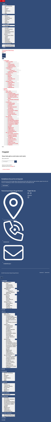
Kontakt (4, 47)
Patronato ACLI (7, 25)
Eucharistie (7, 8)
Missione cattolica (6, 24)
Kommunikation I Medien (9, 35)
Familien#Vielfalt (11, 65)
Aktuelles (4, 417)
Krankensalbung (7, 10)
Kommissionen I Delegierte (13, 122)
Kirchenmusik (7, 19)
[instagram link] (28, 193)
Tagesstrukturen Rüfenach (9, 46)
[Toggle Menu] (3, 58)
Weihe (6, 13)
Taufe (6, 12)
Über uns (6, 89)
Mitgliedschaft (7, 38)
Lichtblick (6, 36)
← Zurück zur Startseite (6, 169)
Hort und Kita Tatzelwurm (13, 121)
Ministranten (7, 21)
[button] (3, 52)
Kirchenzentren (9, 92)
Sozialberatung (11, 84)
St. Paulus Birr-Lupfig (12, 95)
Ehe (5, 7)
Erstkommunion (11, 64)
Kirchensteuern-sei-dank (13, 143)
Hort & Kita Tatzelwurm (9, 29)
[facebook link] (31, 193)
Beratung (10, 75)
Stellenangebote (7, 41)
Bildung (9, 76)
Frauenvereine (7, 16)
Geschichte (7, 27)
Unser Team (8, 91)
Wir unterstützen (9, 132)
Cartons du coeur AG (12, 139)
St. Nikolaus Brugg (11, 93)
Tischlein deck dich (12, 138)
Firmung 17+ (12, 70)
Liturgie (6, 20)
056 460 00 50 (6, 241)
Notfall (4, 3)
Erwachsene (8, 74)
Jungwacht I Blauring (8, 18)
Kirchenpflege (7, 30)
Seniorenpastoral (11, 78)
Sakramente (5, 4)
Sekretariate (10, 111)
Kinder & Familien (9, 61)
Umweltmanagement (8, 42)
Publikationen (7, 40)
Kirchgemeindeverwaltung (9, 31)
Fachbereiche (9, 102)
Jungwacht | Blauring (8, 386)
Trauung (9, 80)
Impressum (41, 272)
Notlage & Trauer (9, 81)
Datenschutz (47, 272)
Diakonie (6, 15)
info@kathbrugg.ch (7, 263)
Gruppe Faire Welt (11, 142)
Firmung (6, 9)
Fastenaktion (10, 141)
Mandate (6, 37)
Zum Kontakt (5, 185)
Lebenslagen (6, 60)
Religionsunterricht (12, 66)
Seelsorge (10, 77)
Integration (10, 144)
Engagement (5, 14)
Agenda (5, 88)
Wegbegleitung (11, 87)
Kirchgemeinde (5, 26)
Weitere (6, 23)
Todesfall (10, 86)
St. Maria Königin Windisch (13, 94)
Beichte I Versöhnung (8, 373)
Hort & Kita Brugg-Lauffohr (9, 45)
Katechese (10, 105)
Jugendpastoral (9, 67)
